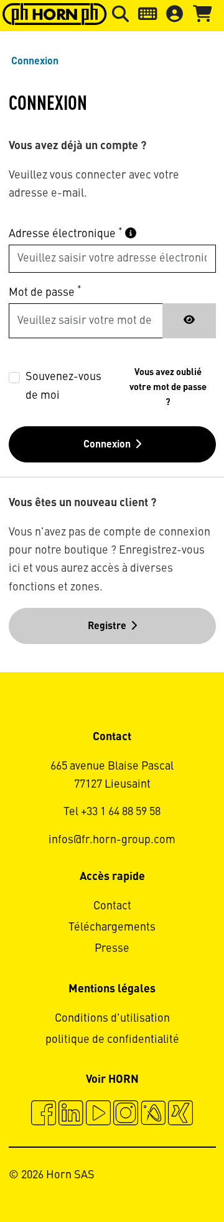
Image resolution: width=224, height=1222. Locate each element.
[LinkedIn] (70, 1114)
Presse (112, 948)
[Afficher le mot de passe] (189, 320)
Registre (107, 627)
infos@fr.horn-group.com (112, 840)
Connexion (107, 445)
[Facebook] (43, 1114)
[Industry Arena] (153, 1114)
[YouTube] (98, 1114)
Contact (112, 906)
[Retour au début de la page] (167, 1178)
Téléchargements (112, 927)
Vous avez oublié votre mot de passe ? (168, 387)
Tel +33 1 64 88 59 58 (112, 812)
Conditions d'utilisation (112, 1018)
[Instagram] (125, 1114)
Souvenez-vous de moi (63, 386)
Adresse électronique (66, 233)
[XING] (180, 1114)
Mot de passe (45, 291)
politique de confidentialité (112, 1039)
